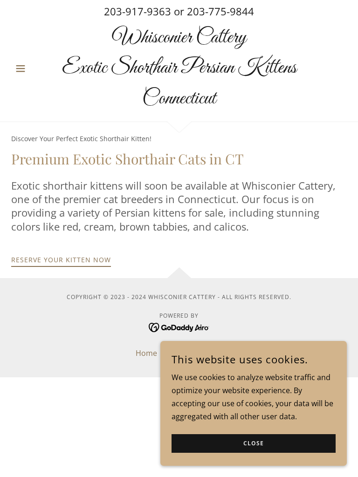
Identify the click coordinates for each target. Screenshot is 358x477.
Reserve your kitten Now (61, 259)
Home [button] (146, 353)
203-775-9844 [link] (220, 11)
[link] (179, 100)
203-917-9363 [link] (137, 11)
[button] (36, 68)
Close (253, 444)
